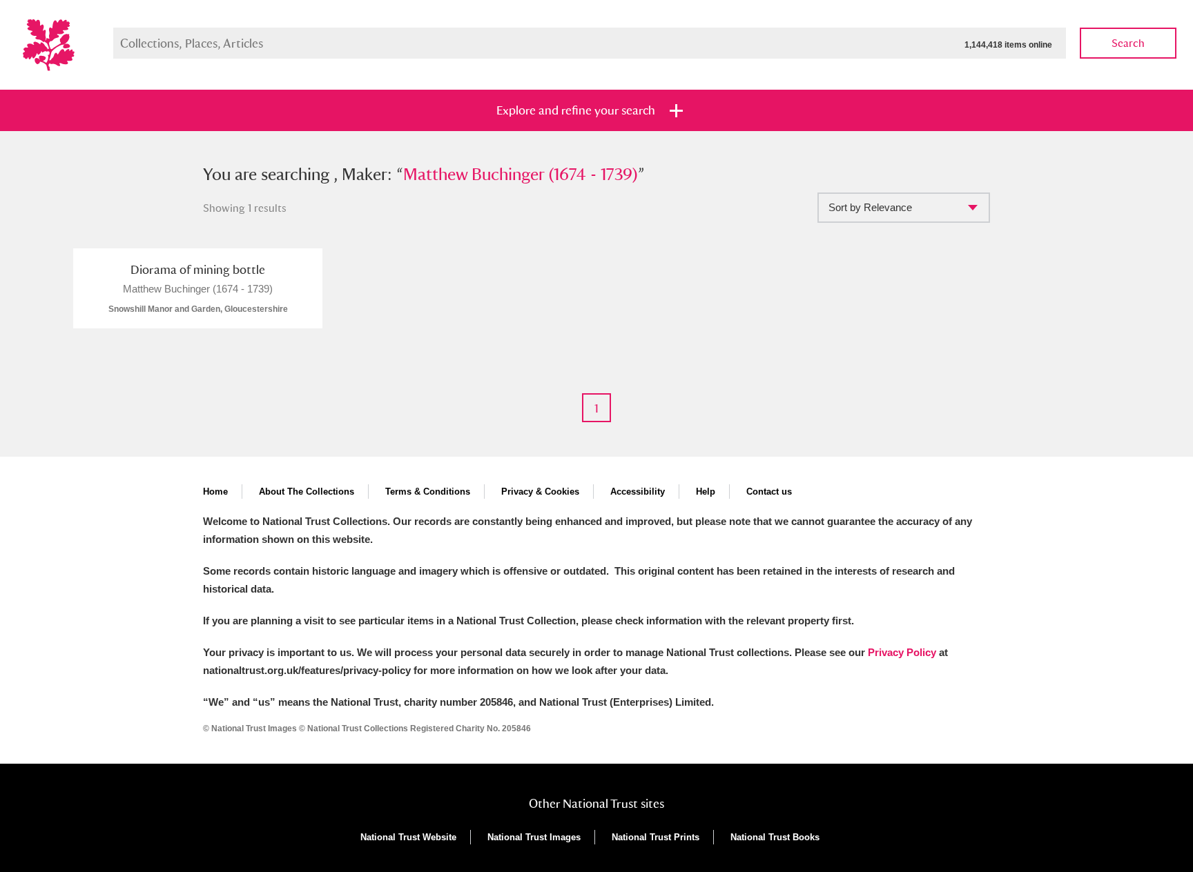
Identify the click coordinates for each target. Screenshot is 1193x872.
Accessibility (637, 491)
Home (215, 491)
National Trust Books (774, 837)
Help (705, 491)
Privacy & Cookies (540, 491)
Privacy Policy (902, 652)
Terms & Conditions (427, 491)
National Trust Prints (655, 837)
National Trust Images (534, 837)
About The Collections (306, 491)
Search (1128, 43)
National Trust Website (408, 837)
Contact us (769, 491)
